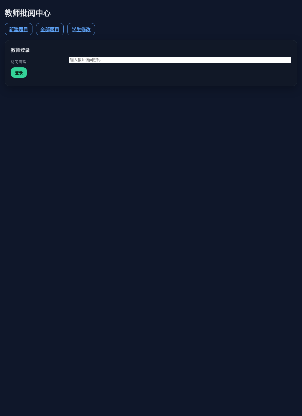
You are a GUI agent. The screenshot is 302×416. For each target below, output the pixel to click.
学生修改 (81, 29)
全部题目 (49, 29)
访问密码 (18, 61)
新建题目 (18, 29)
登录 (19, 73)
